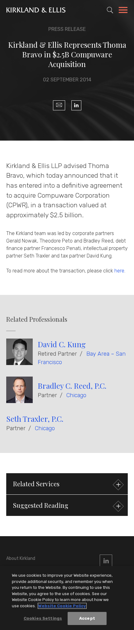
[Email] (59, 105)
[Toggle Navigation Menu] (123, 11)
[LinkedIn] (76, 105)
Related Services (36, 483)
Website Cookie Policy (62, 606)
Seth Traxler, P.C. (34, 419)
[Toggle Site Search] (110, 10)
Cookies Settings (43, 618)
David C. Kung (62, 344)
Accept (87, 618)
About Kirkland (20, 558)
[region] (67, 598)
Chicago (76, 395)
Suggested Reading (40, 505)
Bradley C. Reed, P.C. (72, 386)
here (119, 271)
